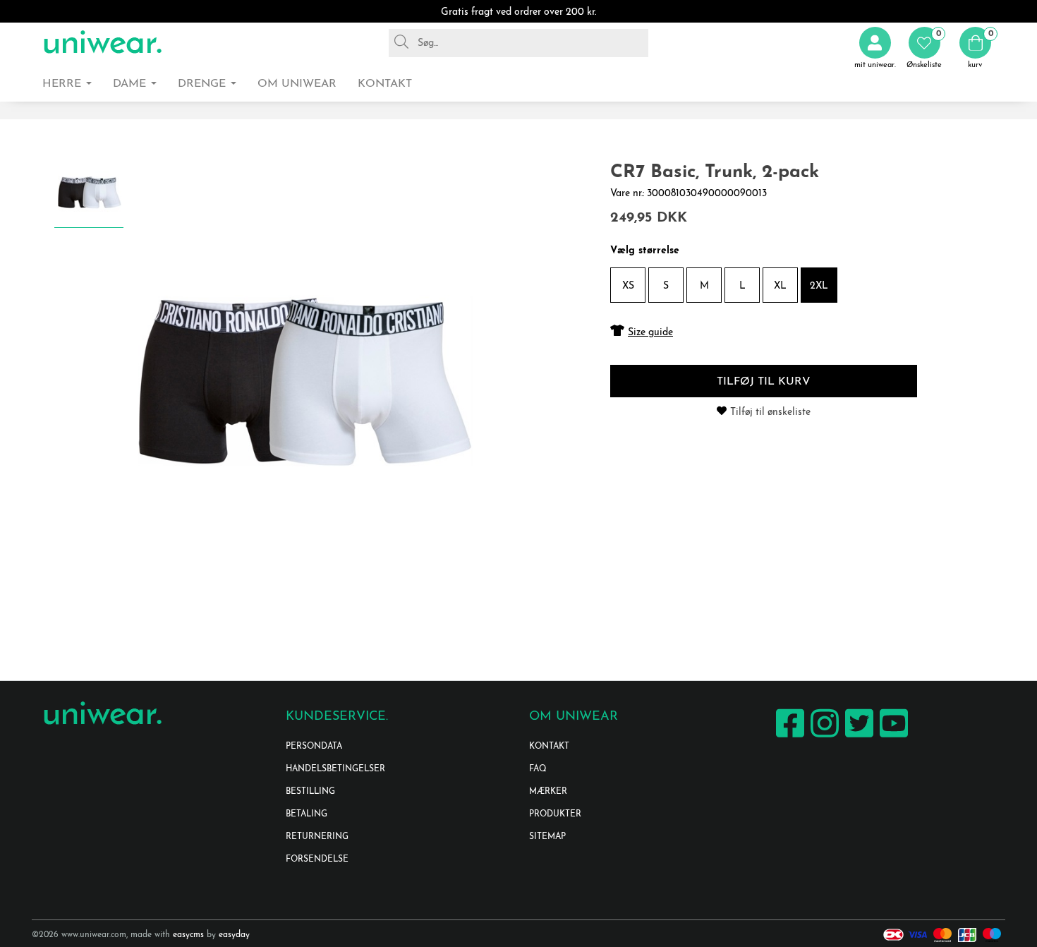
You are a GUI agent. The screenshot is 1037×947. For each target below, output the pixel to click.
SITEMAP (547, 837)
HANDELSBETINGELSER (335, 769)
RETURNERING (317, 837)
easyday (234, 935)
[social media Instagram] (823, 737)
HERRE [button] (63, 84)
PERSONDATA (314, 746)
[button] (924, 48)
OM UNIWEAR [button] (296, 84)
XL (780, 286)
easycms (188, 935)
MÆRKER (548, 792)
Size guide (650, 332)
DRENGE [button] (203, 84)
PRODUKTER (555, 814)
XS (628, 286)
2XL (819, 286)
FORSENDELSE (317, 859)
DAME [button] (131, 84)
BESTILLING (310, 792)
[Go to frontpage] (102, 42)
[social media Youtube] (892, 737)
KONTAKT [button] (385, 84)
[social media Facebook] (788, 737)
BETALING (306, 814)
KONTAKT (549, 746)
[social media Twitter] (857, 737)
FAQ (538, 769)
